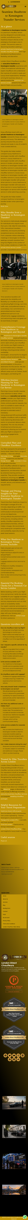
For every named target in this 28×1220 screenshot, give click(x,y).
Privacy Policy (6, 920)
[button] (25, 6)
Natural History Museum (9, 359)
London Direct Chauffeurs (9, 964)
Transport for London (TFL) (9, 820)
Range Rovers (5, 461)
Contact (5, 911)
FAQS (4, 914)
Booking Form (6, 908)
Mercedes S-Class (7, 456)
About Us (7, 789)
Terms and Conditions (9, 924)
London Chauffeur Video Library (11, 927)
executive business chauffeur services (14, 794)
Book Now (4, 206)
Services (5, 902)
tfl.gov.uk (4, 841)
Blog (4, 905)
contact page (20, 616)
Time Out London (6, 824)
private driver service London (11, 247)
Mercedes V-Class (20, 461)
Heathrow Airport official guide (11, 811)
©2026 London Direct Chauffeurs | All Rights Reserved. (14, 1218)
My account (6, 917)
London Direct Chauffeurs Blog (11, 829)
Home (4, 896)
